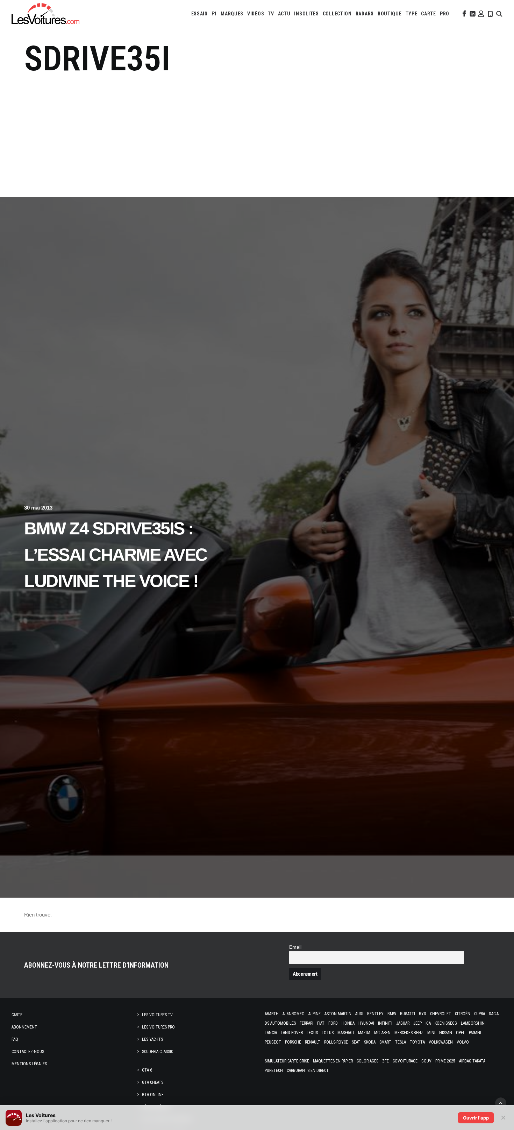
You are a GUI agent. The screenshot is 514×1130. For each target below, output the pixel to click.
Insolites (306, 13)
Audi (359, 1013)
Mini (431, 1032)
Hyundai (366, 1023)
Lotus (328, 1032)
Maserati (345, 1032)
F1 (214, 13)
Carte (17, 1014)
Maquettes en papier (333, 1061)
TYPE (411, 13)
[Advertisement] (257, 132)
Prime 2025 (445, 1061)
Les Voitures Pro (158, 1027)
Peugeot (273, 1042)
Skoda (370, 1042)
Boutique (390, 13)
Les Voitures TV (157, 1014)
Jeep (417, 1023)
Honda (348, 1023)
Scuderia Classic (157, 1051)
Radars (365, 13)
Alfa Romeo (294, 1013)
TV (271, 13)
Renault (312, 1042)
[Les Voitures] (45, 13)
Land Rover (292, 1032)
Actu (284, 13)
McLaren (382, 1032)
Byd (422, 1013)
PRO (444, 13)
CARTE (428, 13)
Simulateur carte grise (287, 1061)
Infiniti (385, 1023)
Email (295, 947)
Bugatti (407, 1013)
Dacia (494, 1013)
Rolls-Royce (336, 1042)
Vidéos (255, 13)
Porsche (293, 1042)
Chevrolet (440, 1013)
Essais (199, 13)
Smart (385, 1042)
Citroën (462, 1013)
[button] (463, 13)
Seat (356, 1042)
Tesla (400, 1042)
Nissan (445, 1032)
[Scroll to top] (500, 1103)
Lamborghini (473, 1023)
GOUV (426, 1061)
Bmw (391, 1013)
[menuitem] (199, 13)
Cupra (479, 1013)
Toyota (417, 1042)
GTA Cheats (152, 1082)
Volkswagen (441, 1042)
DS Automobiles (280, 1023)
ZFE (385, 1061)
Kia (428, 1023)
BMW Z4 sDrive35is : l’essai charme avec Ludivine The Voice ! (115, 555)
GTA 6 (147, 1070)
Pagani (475, 1032)
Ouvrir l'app (476, 1118)
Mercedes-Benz (408, 1032)
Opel (460, 1032)
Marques (232, 13)
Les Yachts (152, 1039)
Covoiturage (405, 1061)
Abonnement (24, 1027)
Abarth (272, 1013)
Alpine (314, 1013)
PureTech (274, 1070)
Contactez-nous (28, 1051)
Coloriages (367, 1061)
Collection (337, 13)
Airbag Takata (472, 1061)
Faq (15, 1039)
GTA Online (153, 1094)
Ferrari (306, 1023)
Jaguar (402, 1023)
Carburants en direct (308, 1070)
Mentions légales (29, 1063)
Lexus (312, 1032)
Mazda (364, 1032)
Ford (333, 1023)
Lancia (271, 1032)
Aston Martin (337, 1013)
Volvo (463, 1042)
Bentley (375, 1013)
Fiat (320, 1023)
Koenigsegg (446, 1023)
